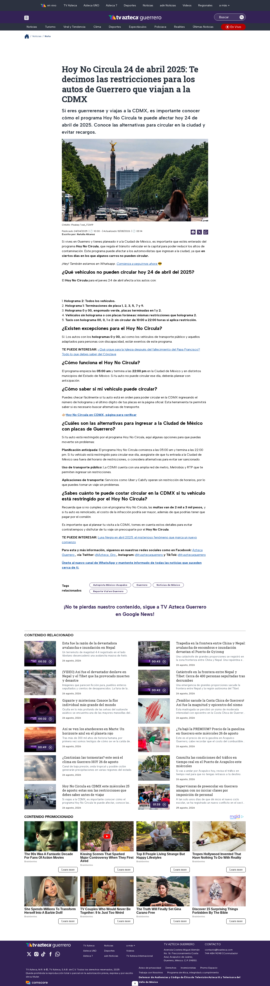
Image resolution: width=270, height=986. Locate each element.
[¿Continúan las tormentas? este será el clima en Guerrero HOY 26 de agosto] (40, 768)
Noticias (148, 5)
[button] (135, 983)
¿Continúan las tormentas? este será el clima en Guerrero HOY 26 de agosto (92, 759)
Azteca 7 (111, 5)
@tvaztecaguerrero (149, 555)
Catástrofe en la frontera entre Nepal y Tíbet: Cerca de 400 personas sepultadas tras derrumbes (210, 676)
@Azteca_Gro (105, 555)
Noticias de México (168, 585)
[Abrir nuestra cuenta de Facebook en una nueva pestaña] (50, 954)
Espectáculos (137, 27)
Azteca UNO (91, 5)
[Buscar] (242, 17)
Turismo (50, 27)
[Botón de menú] (26, 17)
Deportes (130, 5)
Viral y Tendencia (74, 27)
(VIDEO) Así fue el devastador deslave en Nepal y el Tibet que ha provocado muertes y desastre (95, 676)
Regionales (205, 5)
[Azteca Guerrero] (135, 17)
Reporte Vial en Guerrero (108, 591)
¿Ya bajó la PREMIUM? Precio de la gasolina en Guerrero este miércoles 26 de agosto (210, 731)
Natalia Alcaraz (86, 234)
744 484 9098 (213, 953)
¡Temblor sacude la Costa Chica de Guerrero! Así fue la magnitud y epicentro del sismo (210, 702)
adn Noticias (168, 5)
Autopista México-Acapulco (110, 585)
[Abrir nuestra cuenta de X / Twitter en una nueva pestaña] (29, 954)
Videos (187, 5)
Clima (97, 27)
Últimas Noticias (203, 27)
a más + (224, 5)
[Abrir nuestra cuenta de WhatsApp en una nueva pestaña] (57, 954)
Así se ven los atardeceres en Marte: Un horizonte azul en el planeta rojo (93, 731)
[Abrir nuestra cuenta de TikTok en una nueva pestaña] (43, 954)
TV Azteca (70, 5)
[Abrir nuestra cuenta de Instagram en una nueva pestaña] (36, 954)
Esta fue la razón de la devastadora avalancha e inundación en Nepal (89, 645)
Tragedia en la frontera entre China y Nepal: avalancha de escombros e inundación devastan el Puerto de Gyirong (210, 647)
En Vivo (235, 27)
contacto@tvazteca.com (219, 949)
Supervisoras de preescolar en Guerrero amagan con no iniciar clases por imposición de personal (207, 790)
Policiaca (160, 27)
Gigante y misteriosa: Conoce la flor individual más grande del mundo (90, 702)
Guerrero (141, 585)
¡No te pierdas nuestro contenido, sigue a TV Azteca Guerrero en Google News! (135, 610)
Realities (179, 27)
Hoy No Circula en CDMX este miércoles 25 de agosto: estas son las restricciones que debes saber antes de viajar (95, 790)
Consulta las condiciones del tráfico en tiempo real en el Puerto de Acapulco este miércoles (209, 761)
